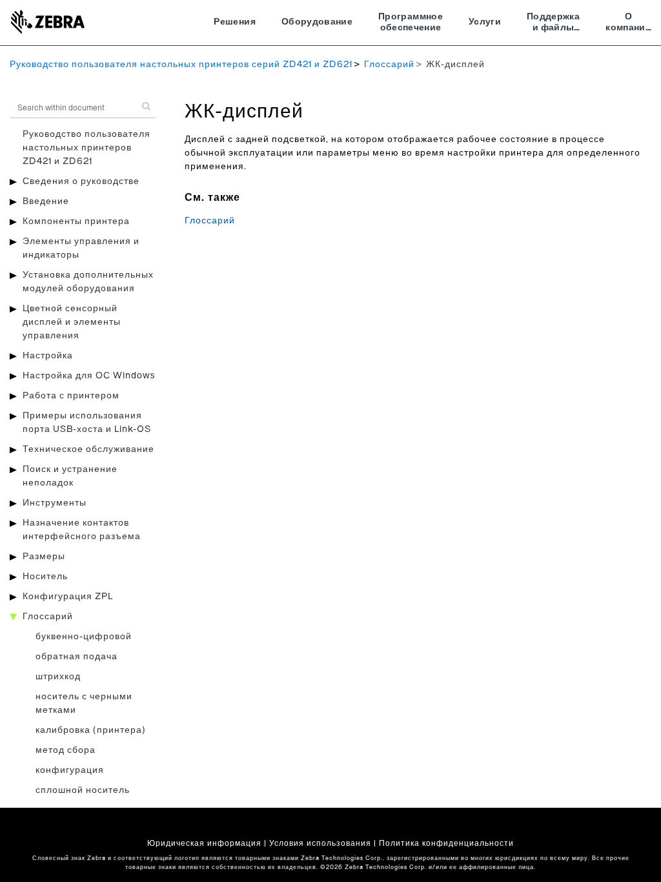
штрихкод (58, 676)
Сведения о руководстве (81, 181)
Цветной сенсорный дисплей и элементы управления (72, 322)
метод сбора (66, 750)
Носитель (45, 576)
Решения (234, 21)
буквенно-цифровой (84, 636)
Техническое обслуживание (88, 449)
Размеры (44, 556)
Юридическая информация (204, 843)
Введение (46, 201)
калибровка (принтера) (91, 730)
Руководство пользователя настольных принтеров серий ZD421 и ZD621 (181, 64)
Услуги (485, 21)
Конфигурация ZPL (68, 596)
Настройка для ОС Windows (89, 375)
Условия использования (320, 843)
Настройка (48, 355)
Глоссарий (389, 64)
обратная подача (76, 656)
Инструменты (54, 503)
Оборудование (316, 21)
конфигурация (70, 770)
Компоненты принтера (76, 221)
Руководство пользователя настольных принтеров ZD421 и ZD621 (86, 148)
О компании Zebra (628, 24)
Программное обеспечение (410, 22)
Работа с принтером (71, 395)
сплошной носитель (83, 790)
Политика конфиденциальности (446, 843)
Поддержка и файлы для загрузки (553, 24)
